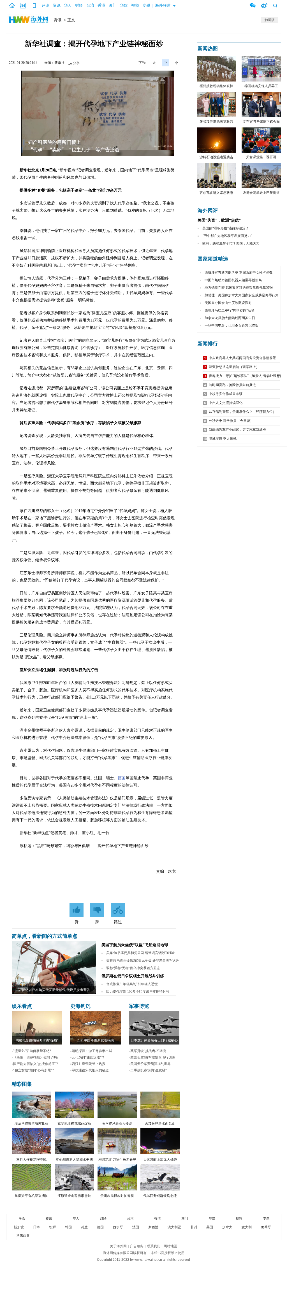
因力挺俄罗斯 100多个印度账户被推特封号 (137, 992)
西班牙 (118, 1227)
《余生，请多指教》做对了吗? (35, 1057)
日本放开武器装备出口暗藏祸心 (154, 1040)
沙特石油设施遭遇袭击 (216, 157)
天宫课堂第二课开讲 (261, 157)
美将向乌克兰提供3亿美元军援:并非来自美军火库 (142, 960)
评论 (45, 5)
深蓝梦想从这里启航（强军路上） (234, 367)
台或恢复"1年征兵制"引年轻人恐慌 (132, 984)
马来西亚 (23, 1236)
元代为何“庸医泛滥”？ (88, 1057)
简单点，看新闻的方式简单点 (44, 936)
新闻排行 (208, 343)
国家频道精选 (213, 259)
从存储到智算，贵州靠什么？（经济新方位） (242, 412)
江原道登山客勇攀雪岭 (74, 1196)
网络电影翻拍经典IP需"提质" (37, 1040)
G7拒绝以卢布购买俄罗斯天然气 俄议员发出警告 (54, 990)
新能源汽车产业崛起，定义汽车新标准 (237, 430)
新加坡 (19, 1227)
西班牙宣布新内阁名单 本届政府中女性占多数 (239, 273)
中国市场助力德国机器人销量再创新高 (233, 280)
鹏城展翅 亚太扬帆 (223, 439)
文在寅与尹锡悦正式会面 (261, 122)
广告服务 (137, 1246)
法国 (135, 1227)
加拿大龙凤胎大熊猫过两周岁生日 (230, 318)
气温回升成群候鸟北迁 (160, 1196)
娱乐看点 (22, 1006)
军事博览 (139, 1006)
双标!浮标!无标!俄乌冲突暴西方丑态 (133, 968)
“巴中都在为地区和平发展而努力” (227, 236)
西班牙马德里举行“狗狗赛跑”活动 (229, 310)
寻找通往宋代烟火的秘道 (90, 1070)
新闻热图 (208, 48)
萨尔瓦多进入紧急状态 (216, 193)
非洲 (193, 1227)
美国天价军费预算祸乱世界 (150, 1064)
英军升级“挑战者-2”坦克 (148, 1051)
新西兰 (153, 1227)
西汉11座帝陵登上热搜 (88, 1064)
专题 (146, 5)
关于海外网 (118, 1246)
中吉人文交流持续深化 (225, 403)
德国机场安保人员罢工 (261, 86)
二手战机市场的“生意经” (148, 1070)
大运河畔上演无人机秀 (160, 1160)
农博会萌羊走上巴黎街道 (261, 193)
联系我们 (153, 1246)
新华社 (59, 63)
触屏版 (270, 20)
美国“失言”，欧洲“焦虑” (219, 220)
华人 (68, 5)
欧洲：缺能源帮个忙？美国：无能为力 (231, 243)
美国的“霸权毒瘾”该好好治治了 (225, 228)
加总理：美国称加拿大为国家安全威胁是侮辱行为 (242, 295)
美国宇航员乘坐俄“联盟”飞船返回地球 (134, 945)
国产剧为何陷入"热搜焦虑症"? (35, 1064)
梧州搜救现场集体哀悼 (216, 86)
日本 (36, 1227)
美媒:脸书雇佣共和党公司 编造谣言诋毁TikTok (140, 953)
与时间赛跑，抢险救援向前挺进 (232, 385)
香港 (101, 5)
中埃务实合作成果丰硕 (225, 394)
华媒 (124, 5)
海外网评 (208, 210)
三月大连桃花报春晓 (31, 1160)
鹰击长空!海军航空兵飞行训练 (152, 1057)
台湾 (90, 5)
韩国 (68, 1227)
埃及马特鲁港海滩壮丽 (31, 1123)
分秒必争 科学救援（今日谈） (231, 421)
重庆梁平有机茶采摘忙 (31, 1196)
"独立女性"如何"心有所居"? (33, 1070)
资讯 (57, 5)
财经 (79, 5)
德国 (122, 778)
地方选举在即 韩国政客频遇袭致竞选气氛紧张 (239, 288)
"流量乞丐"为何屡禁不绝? (32, 1051)
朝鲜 (52, 1227)
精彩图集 (22, 1084)
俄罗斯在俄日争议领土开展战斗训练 (132, 976)
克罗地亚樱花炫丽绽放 (74, 1123)
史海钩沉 (80, 1006)
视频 (135, 5)
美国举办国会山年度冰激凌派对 (228, 303)
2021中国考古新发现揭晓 (95, 1040)
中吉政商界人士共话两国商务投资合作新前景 (242, 358)
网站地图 (170, 1246)
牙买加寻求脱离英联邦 (216, 122)
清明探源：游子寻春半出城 (92, 1051)
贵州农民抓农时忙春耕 (117, 1196)
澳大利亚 (174, 1227)
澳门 (113, 5)
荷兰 (84, 1227)
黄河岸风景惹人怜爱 (117, 1123)
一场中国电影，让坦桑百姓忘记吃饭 (231, 325)
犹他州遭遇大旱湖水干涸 (74, 1160)
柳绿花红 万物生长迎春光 (117, 1160)
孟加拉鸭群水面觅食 (160, 1123)
